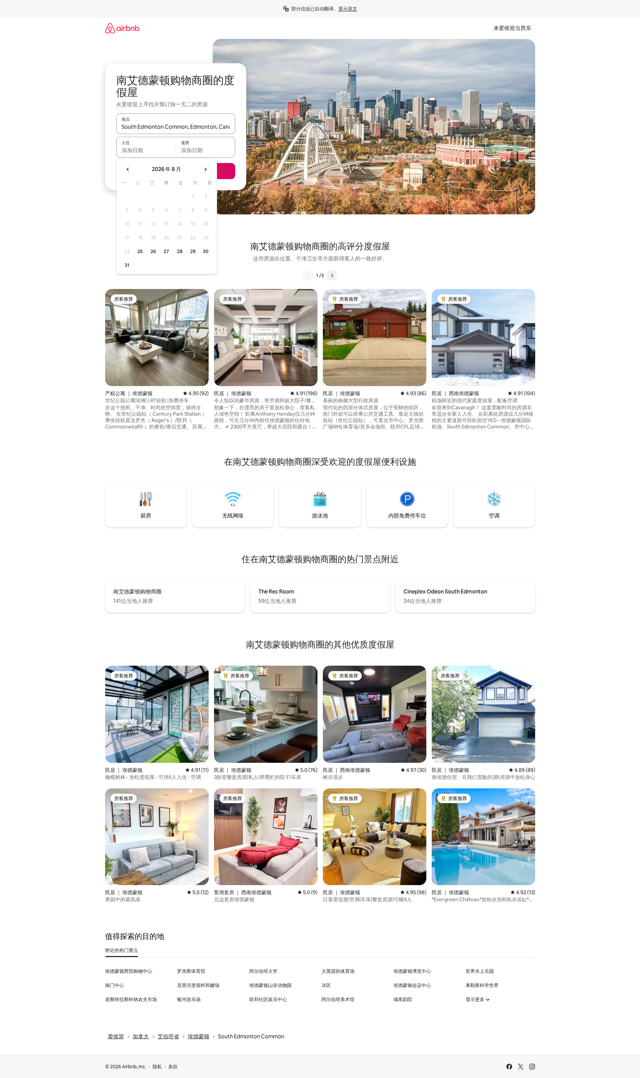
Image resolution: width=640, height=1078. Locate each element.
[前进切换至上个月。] (128, 169)
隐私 (157, 1067)
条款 (173, 1067)
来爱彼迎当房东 (512, 28)
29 (193, 251)
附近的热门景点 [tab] (121, 950)
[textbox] (146, 150)
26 (153, 251)
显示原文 (347, 9)
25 (140, 251)
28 (179, 251)
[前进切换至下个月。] (205, 169)
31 (127, 265)
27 (166, 251)
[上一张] (308, 275)
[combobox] (176, 127)
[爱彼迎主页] (122, 28)
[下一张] (332, 275)
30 (206, 251)
